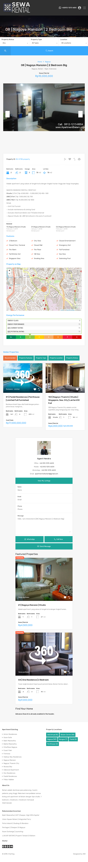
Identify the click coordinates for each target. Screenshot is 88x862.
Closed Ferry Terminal (17, 245)
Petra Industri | (15, 823)
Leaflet (62, 310)
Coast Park (8, 750)
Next (80, 114)
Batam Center (67, 735)
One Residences (9, 773)
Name (19, 487)
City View (37, 241)
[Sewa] (16, 13)
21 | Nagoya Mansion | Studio (32, 605)
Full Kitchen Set (15, 254)
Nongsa (63, 739)
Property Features (25, 358)
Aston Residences (10, 734)
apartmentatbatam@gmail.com (46, 474)
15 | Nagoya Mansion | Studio (16, 227)
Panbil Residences (10, 776)
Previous (7, 114)
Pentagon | (13, 827)
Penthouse (52, 744)
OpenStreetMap (70, 310)
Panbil (73, 739)
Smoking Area (39, 258)
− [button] (9, 273)
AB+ (84, 854)
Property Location (56, 358)
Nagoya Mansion (10, 760)
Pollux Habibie (9, 780)
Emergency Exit (65, 245)
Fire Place (37, 250)
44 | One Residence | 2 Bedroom (33, 680)
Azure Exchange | (12, 832)
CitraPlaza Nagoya (10, 747)
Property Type (36, 39)
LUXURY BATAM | (18, 836)
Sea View (62, 254)
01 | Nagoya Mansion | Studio (41, 227)
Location (63, 39)
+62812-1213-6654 (69, 8)
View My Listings (44, 481)
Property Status (8, 39)
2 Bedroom (13, 241)
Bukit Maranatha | (20, 815)
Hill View (37, 254)
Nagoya (48, 62)
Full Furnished (64, 250)
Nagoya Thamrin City (11, 763)
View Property (22, 387)
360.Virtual (52, 735)
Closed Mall (38, 245)
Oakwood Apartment (11, 770)
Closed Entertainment (67, 241)
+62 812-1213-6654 (46, 463)
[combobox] (14, 43)
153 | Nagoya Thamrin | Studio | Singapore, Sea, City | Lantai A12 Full (64, 400)
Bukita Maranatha (10, 744)
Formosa (7, 754)
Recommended (10, 358)
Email (19, 496)
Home (40, 62)
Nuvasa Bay (8, 767)
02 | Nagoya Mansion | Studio (66, 227)
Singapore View (14, 258)
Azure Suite (8, 737)
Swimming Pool (65, 258)
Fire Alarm (12, 250)
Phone (20, 506)
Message (21, 516)
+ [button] (9, 270)
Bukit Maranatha (10, 741)
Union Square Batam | (16, 819)
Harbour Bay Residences (13, 757)
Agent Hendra (44, 458)
